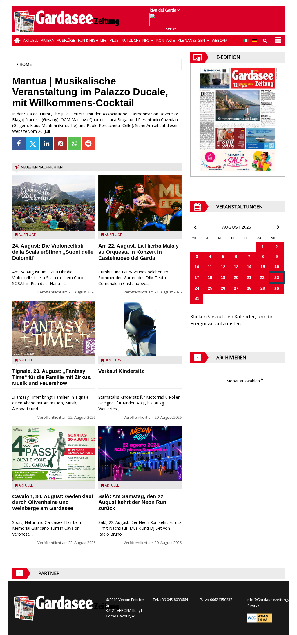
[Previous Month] (195, 227)
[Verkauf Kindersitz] (140, 328)
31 (197, 298)
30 (276, 288)
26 (223, 288)
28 (249, 288)
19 (223, 277)
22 (262, 277)
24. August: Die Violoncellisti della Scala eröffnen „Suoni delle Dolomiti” (52, 252)
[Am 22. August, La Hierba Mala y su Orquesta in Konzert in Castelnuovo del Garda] (140, 203)
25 (210, 288)
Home (25, 64)
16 (276, 266)
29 (262, 288)
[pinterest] (60, 143)
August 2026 (236, 227)
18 (210, 277)
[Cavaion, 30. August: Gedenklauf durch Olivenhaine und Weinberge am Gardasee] (53, 453)
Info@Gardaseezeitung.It (269, 599)
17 (197, 277)
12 (223, 266)
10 (197, 266)
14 (249, 266)
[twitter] (32, 143)
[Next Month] (278, 227)
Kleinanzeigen (192, 40)
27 (236, 288)
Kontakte (165, 40)
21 (249, 277)
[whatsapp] (74, 143)
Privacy (253, 605)
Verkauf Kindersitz (121, 371)
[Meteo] (164, 22)
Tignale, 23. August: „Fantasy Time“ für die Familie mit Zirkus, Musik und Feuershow (52, 377)
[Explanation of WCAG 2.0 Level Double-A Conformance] (259, 617)
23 (276, 277)
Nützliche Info (136, 40)
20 (236, 277)
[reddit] (88, 143)
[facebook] (19, 143)
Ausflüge (66, 40)
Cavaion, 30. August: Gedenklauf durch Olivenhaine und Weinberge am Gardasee (52, 502)
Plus (114, 40)
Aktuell (30, 40)
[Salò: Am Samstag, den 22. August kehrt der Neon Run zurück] (140, 453)
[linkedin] (46, 143)
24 (197, 288)
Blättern (113, 360)
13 (236, 266)
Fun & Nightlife (92, 40)
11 (210, 266)
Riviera (47, 40)
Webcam (219, 40)
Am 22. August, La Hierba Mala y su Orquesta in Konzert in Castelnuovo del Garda (138, 252)
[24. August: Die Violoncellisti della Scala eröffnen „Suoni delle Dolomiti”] (53, 203)
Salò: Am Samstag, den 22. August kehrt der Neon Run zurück (132, 502)
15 (262, 266)
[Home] (17, 40)
